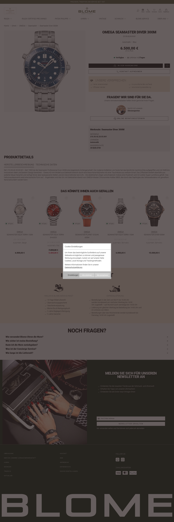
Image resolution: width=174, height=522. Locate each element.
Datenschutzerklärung (73, 267)
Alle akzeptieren (102, 275)
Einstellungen (73, 275)
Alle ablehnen (87, 275)
